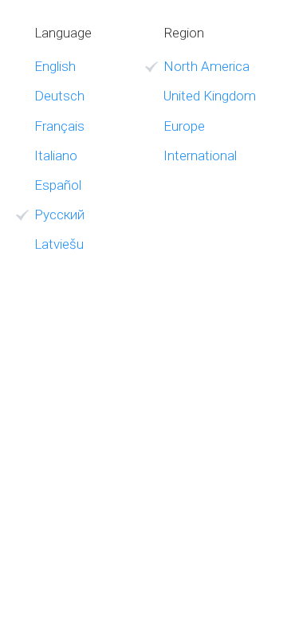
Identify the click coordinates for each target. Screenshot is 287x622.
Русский (59, 214)
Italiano (55, 155)
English (55, 66)
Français (59, 126)
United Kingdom (209, 96)
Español (57, 185)
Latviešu (59, 244)
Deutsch (59, 96)
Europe (184, 126)
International (200, 155)
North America (206, 66)
